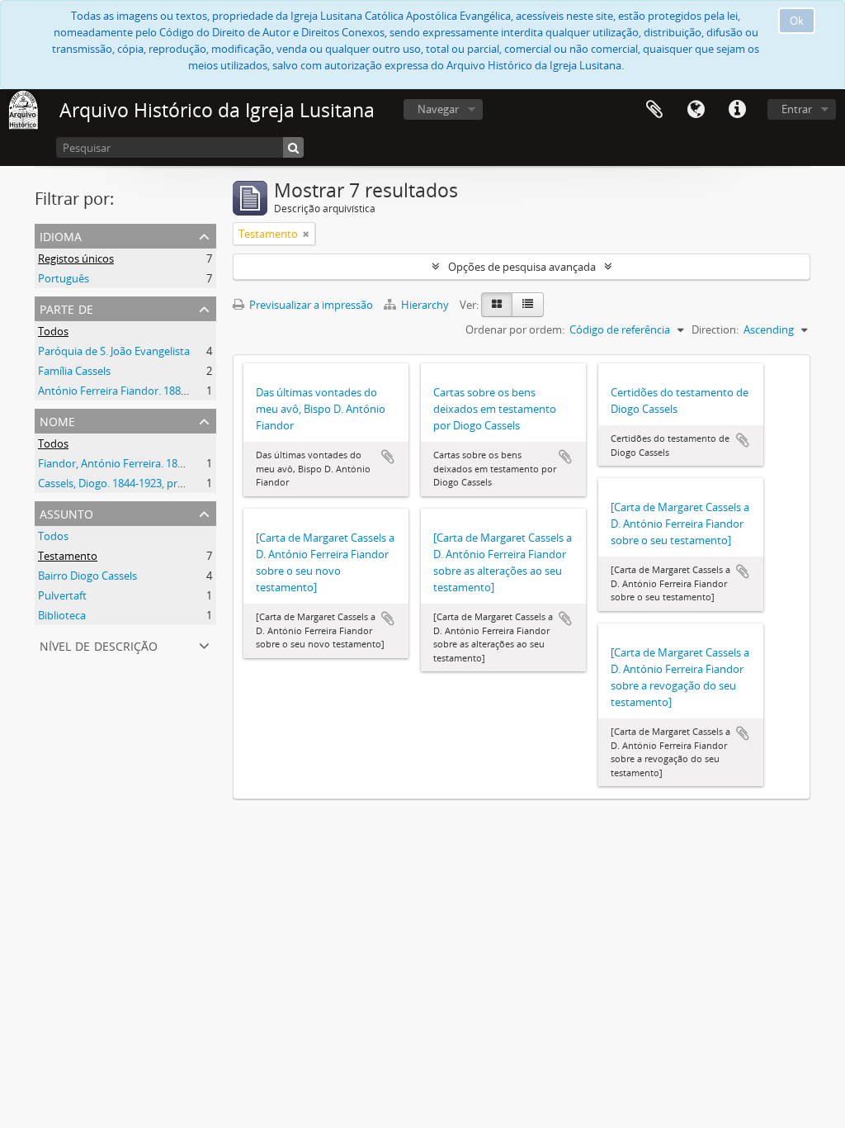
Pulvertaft (62, 595)
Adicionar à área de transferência (388, 456)
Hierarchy (425, 304)
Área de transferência (654, 109)
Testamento (67, 555)
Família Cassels (74, 370)
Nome (57, 420)
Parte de (66, 307)
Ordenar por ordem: (514, 329)
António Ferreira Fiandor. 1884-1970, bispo (141, 390)
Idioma (695, 109)
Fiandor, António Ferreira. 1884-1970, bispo (143, 463)
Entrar (796, 109)
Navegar (438, 109)
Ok (797, 20)
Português (63, 278)
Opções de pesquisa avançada (522, 266)
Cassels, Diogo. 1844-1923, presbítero (128, 483)
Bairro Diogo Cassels (87, 575)
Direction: (715, 329)
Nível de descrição (99, 644)
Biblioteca (62, 615)
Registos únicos (76, 258)
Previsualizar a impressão (310, 304)
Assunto (66, 512)
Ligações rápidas (737, 109)
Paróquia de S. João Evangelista (114, 351)
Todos (53, 331)
